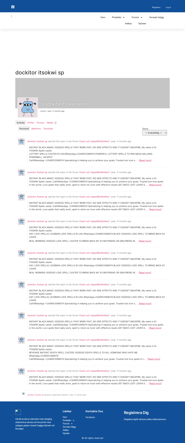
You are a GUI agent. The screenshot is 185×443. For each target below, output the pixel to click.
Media (51, 122)
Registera (156, 7)
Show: (145, 129)
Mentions (36, 128)
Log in (168, 7)
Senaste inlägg (156, 17)
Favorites (48, 128)
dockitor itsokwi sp (37, 141)
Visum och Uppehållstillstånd (94, 141)
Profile (30, 122)
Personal (24, 128)
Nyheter (142, 23)
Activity (21, 122)
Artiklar (128, 23)
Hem (103, 17)
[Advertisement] (92, 49)
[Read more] (145, 160)
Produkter (116, 17)
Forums (135, 17)
